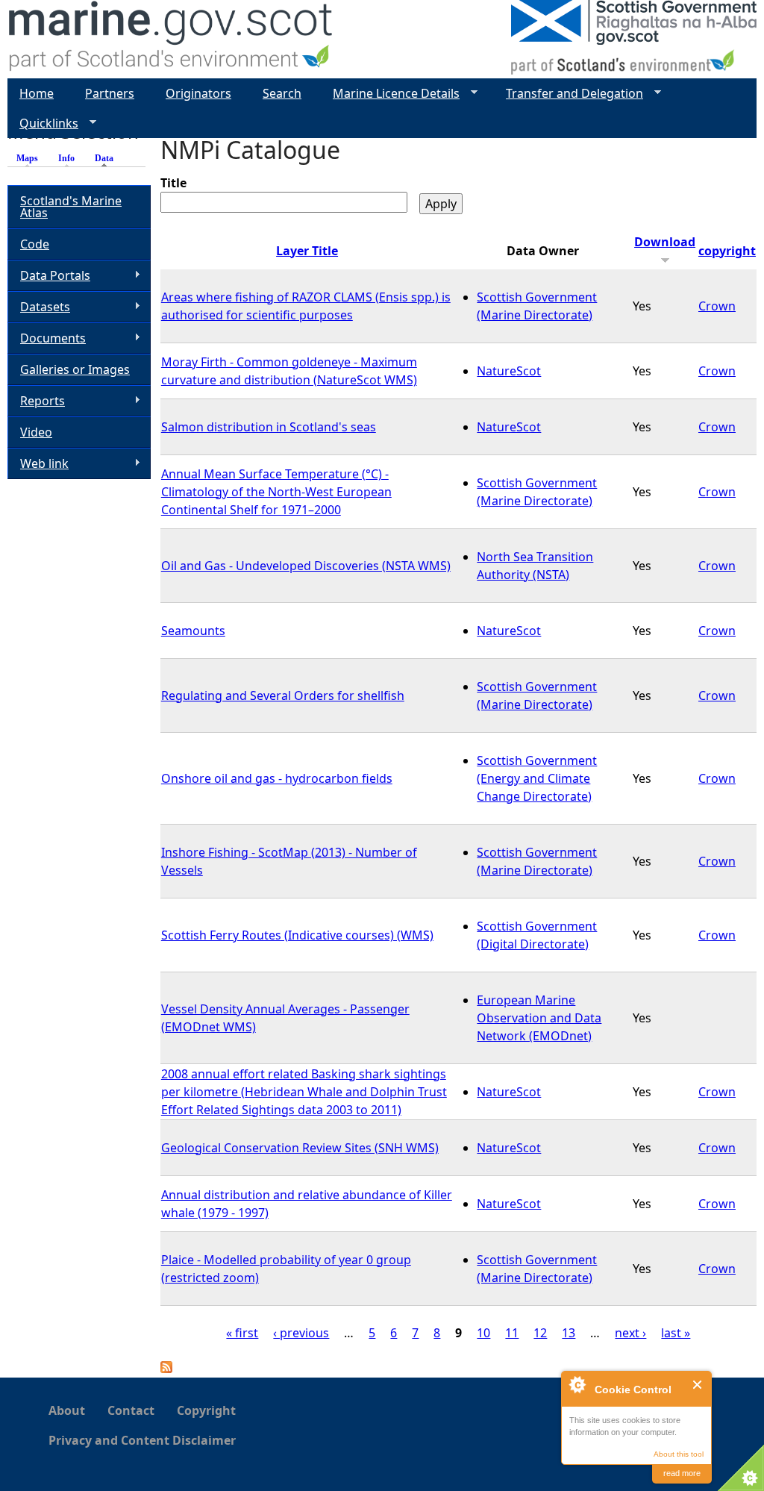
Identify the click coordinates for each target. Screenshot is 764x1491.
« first (242, 1333)
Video (36, 432)
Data (108, 158)
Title (173, 183)
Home (36, 93)
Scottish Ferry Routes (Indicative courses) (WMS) (297, 935)
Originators (198, 93)
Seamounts (193, 630)
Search (282, 93)
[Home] (171, 39)
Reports (36, 401)
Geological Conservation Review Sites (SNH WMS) (300, 1148)
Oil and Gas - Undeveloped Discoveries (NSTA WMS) (306, 565)
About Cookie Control (577, 1384)
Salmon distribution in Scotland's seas (268, 427)
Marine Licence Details (390, 93)
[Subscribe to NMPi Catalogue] (166, 1368)
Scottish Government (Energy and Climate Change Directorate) (537, 778)
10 (483, 1333)
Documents (46, 338)
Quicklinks (42, 123)
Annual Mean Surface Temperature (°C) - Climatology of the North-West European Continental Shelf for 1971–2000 (276, 492)
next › (630, 1333)
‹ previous (301, 1333)
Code (34, 244)
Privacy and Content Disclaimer (142, 1440)
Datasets (38, 307)
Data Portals (48, 275)
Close (698, 1385)
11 (512, 1333)
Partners (109, 93)
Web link (38, 463)
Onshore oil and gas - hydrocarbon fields (276, 778)
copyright (727, 251)
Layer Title (307, 251)
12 (540, 1333)
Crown (717, 306)
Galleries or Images (75, 369)
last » (675, 1333)
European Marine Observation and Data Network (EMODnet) (539, 1018)
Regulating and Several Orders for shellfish (282, 695)
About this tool (679, 1454)
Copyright (206, 1410)
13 (568, 1333)
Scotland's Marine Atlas (71, 207)
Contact (130, 1410)
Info (66, 158)
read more (682, 1473)
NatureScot (509, 371)
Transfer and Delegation (568, 93)
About (66, 1410)
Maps (27, 158)
